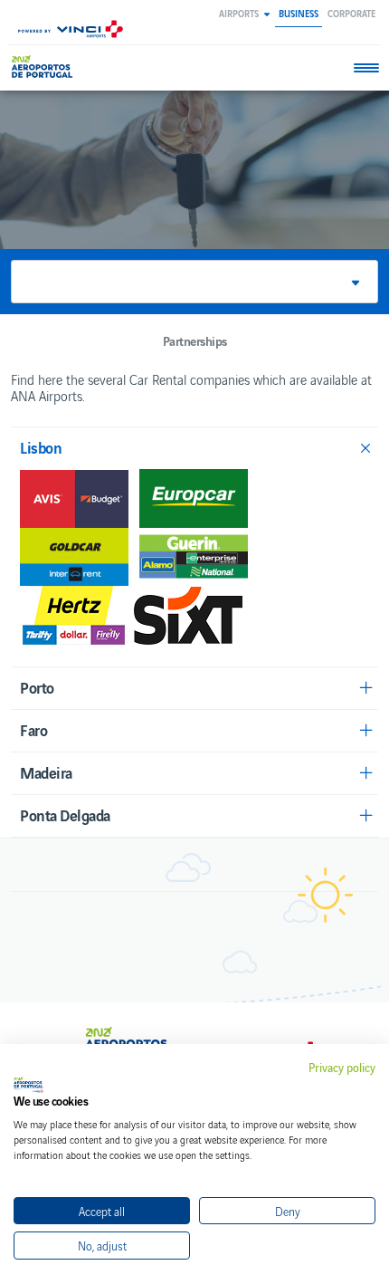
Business (298, 13)
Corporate (351, 13)
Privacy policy (341, 1067)
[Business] (45, 66)
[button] (244, 13)
